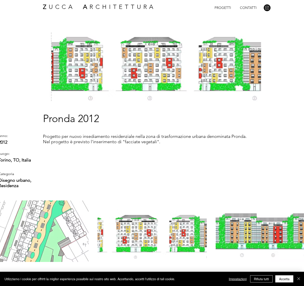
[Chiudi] (298, 278)
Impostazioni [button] (238, 279)
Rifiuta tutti (261, 279)
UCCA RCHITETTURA (99, 6)
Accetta (284, 279)
